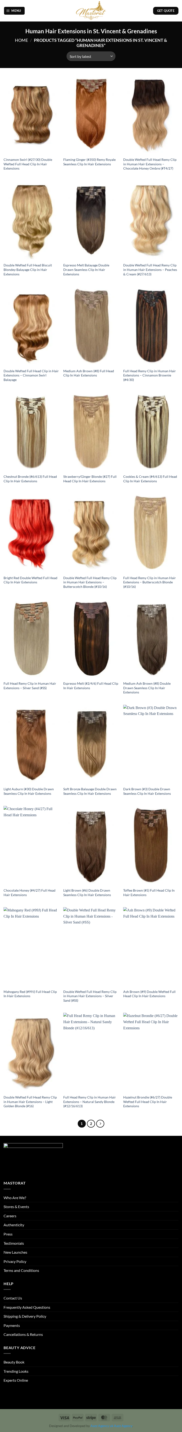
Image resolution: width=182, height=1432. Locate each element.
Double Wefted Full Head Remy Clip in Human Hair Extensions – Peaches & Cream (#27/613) (150, 269)
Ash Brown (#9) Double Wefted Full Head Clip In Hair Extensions (149, 994)
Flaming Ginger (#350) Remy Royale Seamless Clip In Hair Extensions (89, 162)
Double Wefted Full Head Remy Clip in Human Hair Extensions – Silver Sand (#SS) (90, 996)
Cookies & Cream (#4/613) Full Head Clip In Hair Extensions (150, 478)
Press (8, 1234)
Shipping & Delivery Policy (25, 1316)
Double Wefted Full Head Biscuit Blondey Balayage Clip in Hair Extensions (28, 269)
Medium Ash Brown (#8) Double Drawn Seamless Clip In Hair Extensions (147, 687)
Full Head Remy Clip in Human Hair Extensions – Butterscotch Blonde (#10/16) (149, 582)
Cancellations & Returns (23, 1334)
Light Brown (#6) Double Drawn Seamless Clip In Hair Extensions (87, 892)
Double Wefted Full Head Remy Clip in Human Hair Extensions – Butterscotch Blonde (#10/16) (90, 582)
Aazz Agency (123, 1426)
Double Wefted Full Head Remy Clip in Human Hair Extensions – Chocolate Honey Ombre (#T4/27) (150, 164)
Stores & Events (16, 1206)
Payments (12, 1325)
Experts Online (16, 1380)
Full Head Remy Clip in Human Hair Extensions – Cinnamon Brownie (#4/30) (149, 375)
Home (21, 40)
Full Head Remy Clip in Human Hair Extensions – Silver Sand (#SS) (30, 685)
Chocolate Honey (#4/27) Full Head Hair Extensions (29, 892)
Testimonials (14, 1243)
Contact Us (13, 1298)
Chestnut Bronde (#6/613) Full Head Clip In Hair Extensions (30, 478)
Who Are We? (15, 1197)
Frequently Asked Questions (27, 1307)
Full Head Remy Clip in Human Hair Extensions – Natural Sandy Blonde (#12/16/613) (89, 1101)
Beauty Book (14, 1362)
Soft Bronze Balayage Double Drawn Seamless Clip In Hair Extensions (90, 791)
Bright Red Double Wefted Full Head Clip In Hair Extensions (30, 580)
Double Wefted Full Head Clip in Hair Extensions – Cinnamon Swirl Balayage (31, 375)
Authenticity (14, 1225)
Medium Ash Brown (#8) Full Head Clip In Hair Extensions (88, 373)
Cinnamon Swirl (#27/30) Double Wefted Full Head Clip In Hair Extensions (28, 164)
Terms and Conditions (21, 1270)
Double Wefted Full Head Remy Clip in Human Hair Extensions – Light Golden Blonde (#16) (30, 1101)
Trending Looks (16, 1371)
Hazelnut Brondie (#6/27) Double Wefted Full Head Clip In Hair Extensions (147, 1101)
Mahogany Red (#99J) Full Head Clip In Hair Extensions (30, 994)
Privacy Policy (15, 1261)
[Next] (100, 1124)
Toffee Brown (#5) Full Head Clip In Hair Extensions (149, 892)
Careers (10, 1216)
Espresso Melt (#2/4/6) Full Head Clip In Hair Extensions (90, 685)
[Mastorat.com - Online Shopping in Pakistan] (91, 10)
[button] (14, 11)
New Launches (15, 1252)
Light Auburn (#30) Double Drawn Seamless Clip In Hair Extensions (29, 791)
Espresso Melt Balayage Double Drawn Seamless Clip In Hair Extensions (86, 269)
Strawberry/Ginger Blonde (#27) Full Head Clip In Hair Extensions (90, 478)
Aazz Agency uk (102, 1426)
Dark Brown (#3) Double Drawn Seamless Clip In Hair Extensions (147, 791)
